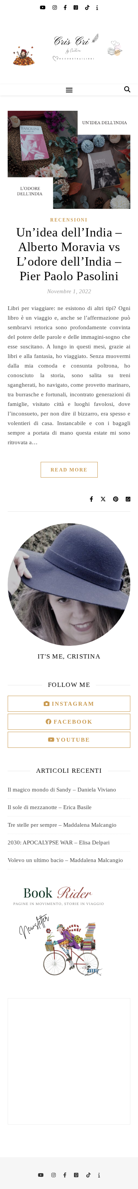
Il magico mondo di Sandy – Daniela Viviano (62, 790)
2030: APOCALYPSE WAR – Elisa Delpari (59, 842)
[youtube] (43, 7)
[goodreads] (76, 7)
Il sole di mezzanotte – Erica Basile (50, 807)
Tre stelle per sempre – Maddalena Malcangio (62, 825)
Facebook (72, 722)
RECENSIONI (69, 220)
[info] (97, 7)
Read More (69, 470)
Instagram (71, 704)
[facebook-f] (66, 7)
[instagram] (55, 7)
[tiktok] (87, 7)
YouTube (72, 740)
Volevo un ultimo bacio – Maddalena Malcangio (65, 860)
